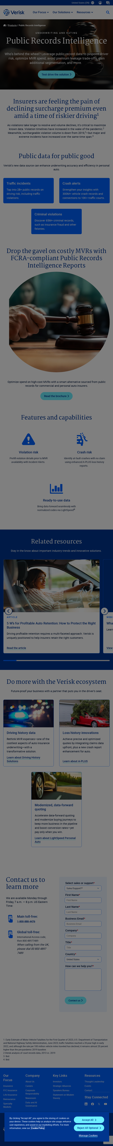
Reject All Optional (87, 1127)
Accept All (88, 1119)
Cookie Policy (37, 1128)
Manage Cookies (88, 1135)
